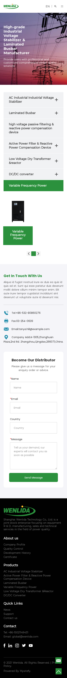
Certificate (10, 557)
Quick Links (13, 603)
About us (11, 538)
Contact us (10, 618)
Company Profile (14, 544)
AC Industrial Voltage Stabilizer (23, 571)
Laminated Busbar (15, 583)
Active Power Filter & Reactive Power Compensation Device (27, 577)
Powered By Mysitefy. (17, 671)
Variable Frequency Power (20, 587)
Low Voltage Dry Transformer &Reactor (29, 591)
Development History (17, 552)
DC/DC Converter (15, 595)
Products (11, 565)
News (7, 609)
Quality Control (13, 548)
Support (9, 614)
